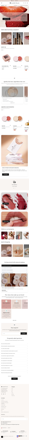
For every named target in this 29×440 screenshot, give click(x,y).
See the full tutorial (4, 291)
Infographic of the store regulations (4, 403)
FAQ (1, 410)
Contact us (14, 378)
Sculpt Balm (26, 66)
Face (12, 388)
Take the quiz (6, 203)
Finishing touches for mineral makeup (7, 272)
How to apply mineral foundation (7, 265)
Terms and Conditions (4, 401)
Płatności (2, 409)
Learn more (12, 102)
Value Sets (13, 395)
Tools (12, 392)
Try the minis (5, 174)
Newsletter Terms (3, 406)
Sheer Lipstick (27, 127)
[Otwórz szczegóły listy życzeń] (2, 437)
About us (16, 0)
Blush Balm (14, 66)
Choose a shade (6, 18)
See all (5, 5)
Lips (12, 391)
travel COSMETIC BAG (5, 66)
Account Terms (3, 407)
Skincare (12, 394)
